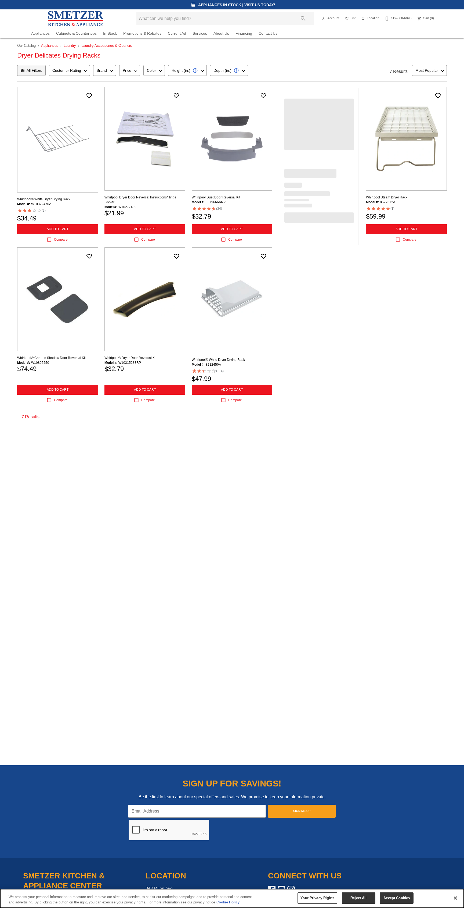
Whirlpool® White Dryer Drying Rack (43, 199)
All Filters (34, 70)
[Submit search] (303, 18)
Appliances (40, 33)
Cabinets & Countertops (76, 33)
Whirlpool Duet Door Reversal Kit (216, 197)
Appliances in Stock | (236, 5)
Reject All (358, 898)
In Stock (110, 33)
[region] (232, 898)
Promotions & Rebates (142, 33)
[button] (323, 18)
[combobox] (69, 70)
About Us (221, 33)
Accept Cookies (396, 898)
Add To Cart (57, 229)
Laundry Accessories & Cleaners (106, 46)
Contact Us (268, 33)
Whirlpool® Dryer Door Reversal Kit (130, 358)
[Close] (455, 898)
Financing (243, 33)
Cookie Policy (228, 902)
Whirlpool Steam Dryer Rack (386, 197)
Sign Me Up (301, 811)
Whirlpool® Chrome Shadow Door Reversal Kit (51, 358)
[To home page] (76, 18)
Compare (61, 239)
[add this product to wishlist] (89, 95)
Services (200, 33)
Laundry (70, 46)
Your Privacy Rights (317, 898)
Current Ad (177, 33)
